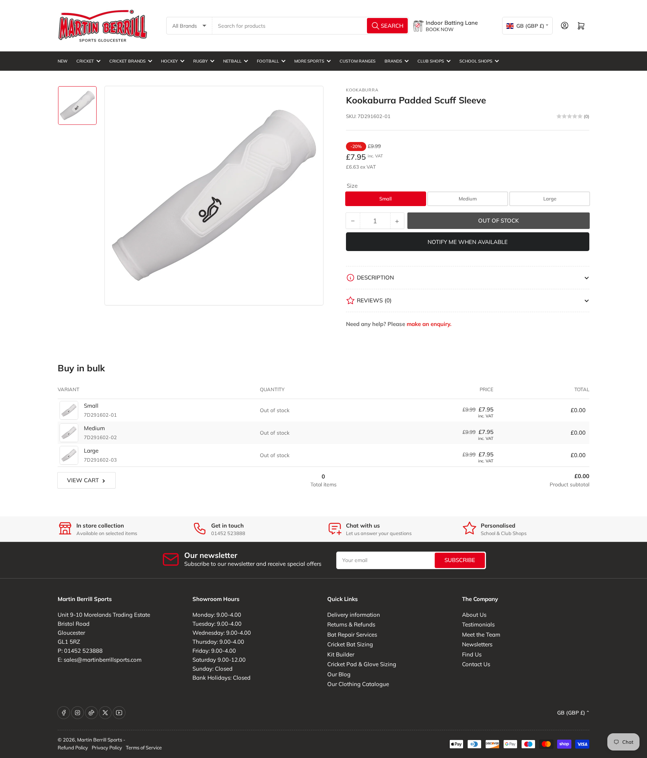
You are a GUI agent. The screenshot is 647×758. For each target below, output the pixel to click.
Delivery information (353, 614)
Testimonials (478, 624)
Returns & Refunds (351, 624)
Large (549, 199)
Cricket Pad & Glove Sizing (361, 664)
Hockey (169, 61)
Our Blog (338, 674)
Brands (393, 61)
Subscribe (459, 560)
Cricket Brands (127, 61)
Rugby (200, 61)
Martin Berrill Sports (99, 740)
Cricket (85, 61)
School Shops (475, 61)
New (62, 61)
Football (268, 61)
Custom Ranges (358, 61)
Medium (468, 199)
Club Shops (430, 61)
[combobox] (310, 25)
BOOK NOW (439, 29)
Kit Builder (340, 654)
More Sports (309, 61)
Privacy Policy (107, 748)
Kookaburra (362, 90)
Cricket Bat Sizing (350, 644)
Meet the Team (481, 634)
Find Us (472, 654)
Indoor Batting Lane (452, 22)
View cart (83, 480)
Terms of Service (144, 748)
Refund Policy (73, 748)
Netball (232, 61)
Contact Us (476, 664)
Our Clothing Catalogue (358, 684)
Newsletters (477, 644)
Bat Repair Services (352, 634)
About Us (474, 614)
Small (385, 199)
